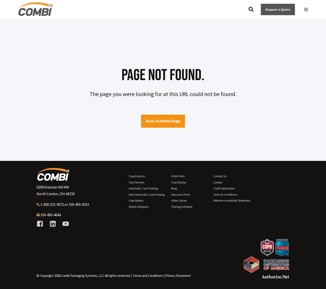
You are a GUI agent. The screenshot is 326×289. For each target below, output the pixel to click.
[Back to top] (317, 280)
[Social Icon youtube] (64, 223)
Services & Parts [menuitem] (180, 195)
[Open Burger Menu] (306, 9)
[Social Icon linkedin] (52, 223)
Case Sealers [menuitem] (136, 200)
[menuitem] (148, 275)
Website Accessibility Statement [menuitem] (231, 200)
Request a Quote (277, 9)
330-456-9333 (79, 204)
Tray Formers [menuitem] (136, 182)
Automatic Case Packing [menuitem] (143, 188)
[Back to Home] (35, 14)
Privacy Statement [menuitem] (178, 276)
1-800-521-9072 (52, 204)
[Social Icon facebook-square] (41, 223)
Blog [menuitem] (174, 188)
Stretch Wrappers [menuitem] (139, 207)
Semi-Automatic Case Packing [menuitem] (147, 195)
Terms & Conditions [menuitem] (225, 195)
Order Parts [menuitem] (178, 176)
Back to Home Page (163, 120)
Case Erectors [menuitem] (137, 176)
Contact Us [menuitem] (220, 176)
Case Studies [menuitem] (178, 182)
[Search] (251, 9)
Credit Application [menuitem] (224, 188)
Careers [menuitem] (217, 182)
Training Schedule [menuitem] (181, 207)
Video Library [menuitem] (179, 200)
